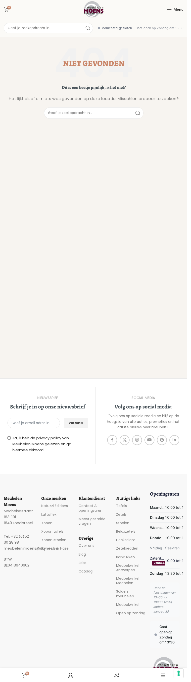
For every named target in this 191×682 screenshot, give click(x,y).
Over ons (86, 545)
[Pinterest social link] (162, 440)
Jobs (83, 562)
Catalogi (86, 571)
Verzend (76, 422)
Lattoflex (48, 514)
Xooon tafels (52, 531)
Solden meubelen (125, 593)
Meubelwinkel (127, 604)
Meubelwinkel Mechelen (127, 580)
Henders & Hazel (55, 548)
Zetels (121, 514)
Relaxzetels (125, 531)
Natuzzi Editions (54, 505)
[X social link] (125, 440)
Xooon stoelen (53, 539)
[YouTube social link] (149, 440)
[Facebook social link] (112, 440)
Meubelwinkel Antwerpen (127, 567)
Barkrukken (125, 557)
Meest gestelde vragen (92, 521)
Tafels (121, 505)
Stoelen (122, 522)
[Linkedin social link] (174, 440)
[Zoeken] (88, 28)
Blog (82, 554)
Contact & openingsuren (90, 508)
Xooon (46, 522)
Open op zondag (130, 613)
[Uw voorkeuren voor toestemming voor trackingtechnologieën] (178, 673)
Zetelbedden (127, 548)
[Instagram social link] (137, 440)
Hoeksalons (126, 539)
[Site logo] (94, 9)
